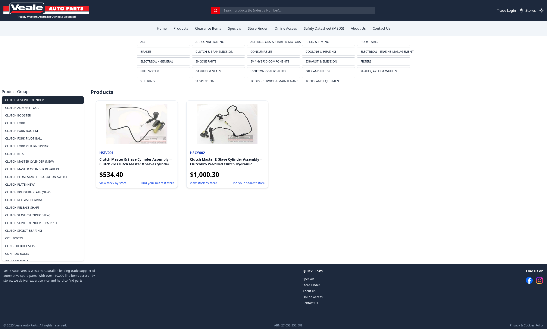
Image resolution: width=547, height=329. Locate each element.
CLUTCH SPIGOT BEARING (23, 231)
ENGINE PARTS (206, 61)
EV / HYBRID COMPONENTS (269, 61)
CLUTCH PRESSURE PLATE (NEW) (27, 192)
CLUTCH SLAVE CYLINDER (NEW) (27, 215)
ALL (142, 42)
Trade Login (506, 10)
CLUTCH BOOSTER (18, 115)
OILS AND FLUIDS (318, 71)
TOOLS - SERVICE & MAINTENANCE (275, 81)
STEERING (147, 81)
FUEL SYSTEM (149, 71)
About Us (358, 28)
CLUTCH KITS (14, 154)
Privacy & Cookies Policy (527, 325)
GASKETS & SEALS (208, 71)
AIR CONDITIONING (210, 42)
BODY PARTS (369, 42)
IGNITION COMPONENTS (268, 71)
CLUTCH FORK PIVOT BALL (23, 138)
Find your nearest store (157, 183)
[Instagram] (539, 280)
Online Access (286, 28)
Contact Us (381, 28)
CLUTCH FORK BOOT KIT (22, 131)
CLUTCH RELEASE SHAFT (22, 207)
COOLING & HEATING (321, 51)
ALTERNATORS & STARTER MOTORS (275, 42)
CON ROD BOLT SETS (20, 246)
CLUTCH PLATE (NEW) (20, 184)
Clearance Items (208, 28)
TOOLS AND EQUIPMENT (323, 81)
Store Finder (258, 28)
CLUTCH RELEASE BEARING (24, 200)
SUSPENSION (205, 81)
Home (162, 28)
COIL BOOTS (14, 238)
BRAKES (145, 51)
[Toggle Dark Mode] (541, 10)
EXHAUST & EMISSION (321, 61)
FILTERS (366, 61)
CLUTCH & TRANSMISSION (214, 51)
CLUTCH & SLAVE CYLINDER (24, 100)
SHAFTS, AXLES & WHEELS (378, 71)
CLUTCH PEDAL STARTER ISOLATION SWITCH (36, 177)
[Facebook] (529, 280)
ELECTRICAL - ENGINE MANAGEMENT (385, 51)
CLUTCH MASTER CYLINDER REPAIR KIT (33, 169)
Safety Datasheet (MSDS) (324, 28)
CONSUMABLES (261, 51)
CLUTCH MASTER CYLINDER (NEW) (29, 161)
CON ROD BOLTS (17, 254)
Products (181, 28)
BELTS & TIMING (317, 42)
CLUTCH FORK (15, 123)
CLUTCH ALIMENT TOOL (22, 108)
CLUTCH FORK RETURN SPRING (27, 146)
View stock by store (112, 183)
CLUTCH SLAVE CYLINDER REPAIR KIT (31, 223)
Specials (234, 28)
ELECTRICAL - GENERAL (156, 61)
